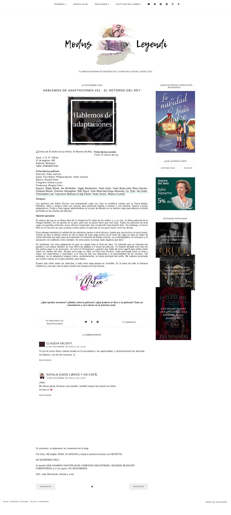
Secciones (101, 4)
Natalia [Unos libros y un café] (71, 374)
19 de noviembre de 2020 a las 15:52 (66, 378)
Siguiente (45, 486)
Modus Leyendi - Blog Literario (30, 501)
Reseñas (59, 4)
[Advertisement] (175, 393)
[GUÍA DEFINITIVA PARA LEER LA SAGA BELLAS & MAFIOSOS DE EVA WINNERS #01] (173, 339)
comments (129, 322)
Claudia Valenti (59, 343)
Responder (45, 360)
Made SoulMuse (216, 502)
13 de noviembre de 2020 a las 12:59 (66, 347)
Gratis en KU (80, 4)
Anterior (138, 486)
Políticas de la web (127, 4)
